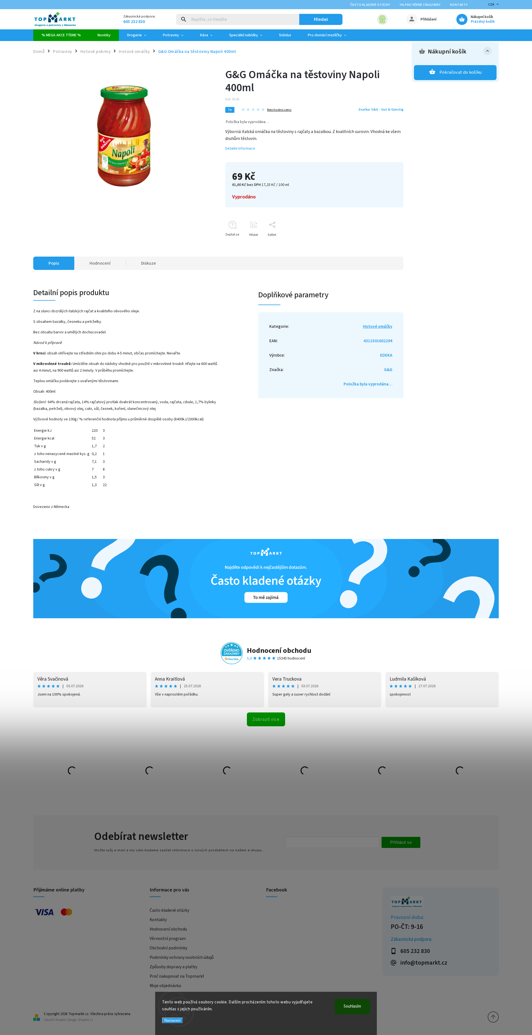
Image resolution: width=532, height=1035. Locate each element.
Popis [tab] (53, 263)
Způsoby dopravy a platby (173, 967)
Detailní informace (240, 148)
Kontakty (459, 4)
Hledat (321, 19)
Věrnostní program (168, 939)
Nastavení (172, 1020)
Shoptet (60, 1020)
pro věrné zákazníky (420, 4)
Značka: (380, 109)
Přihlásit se (401, 842)
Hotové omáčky (377, 326)
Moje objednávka (165, 986)
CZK (491, 4)
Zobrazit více (266, 719)
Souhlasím (352, 1006)
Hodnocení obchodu (279, 650)
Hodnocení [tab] (100, 263)
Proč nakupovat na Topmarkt (177, 976)
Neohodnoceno (279, 110)
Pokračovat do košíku (460, 72)
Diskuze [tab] (148, 263)
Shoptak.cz (85, 1020)
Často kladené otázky (370, 4)
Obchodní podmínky (168, 948)
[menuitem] (61, 35)
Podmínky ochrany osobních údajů (182, 957)
